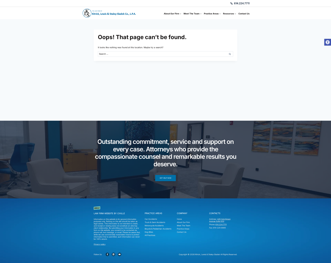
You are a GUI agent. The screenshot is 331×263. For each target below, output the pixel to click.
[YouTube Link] (119, 254)
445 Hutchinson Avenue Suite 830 (220, 220)
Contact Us (244, 13)
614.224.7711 (242, 3)
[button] (327, 42)
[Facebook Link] (107, 254)
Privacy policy (100, 244)
